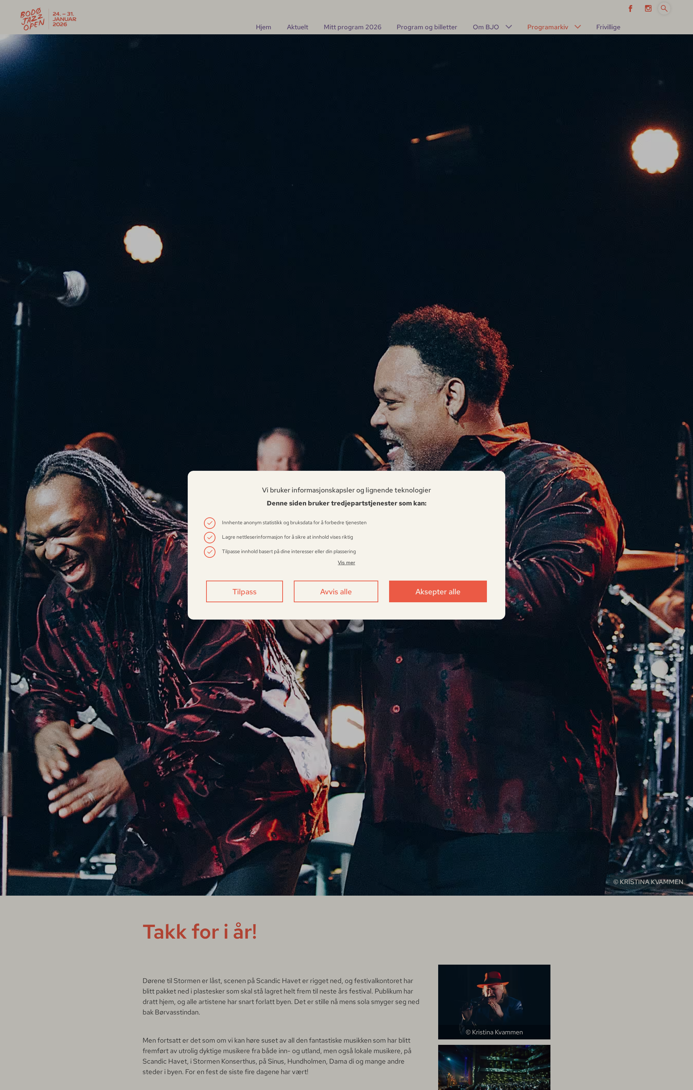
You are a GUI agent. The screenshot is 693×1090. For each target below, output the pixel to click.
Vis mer (346, 562)
